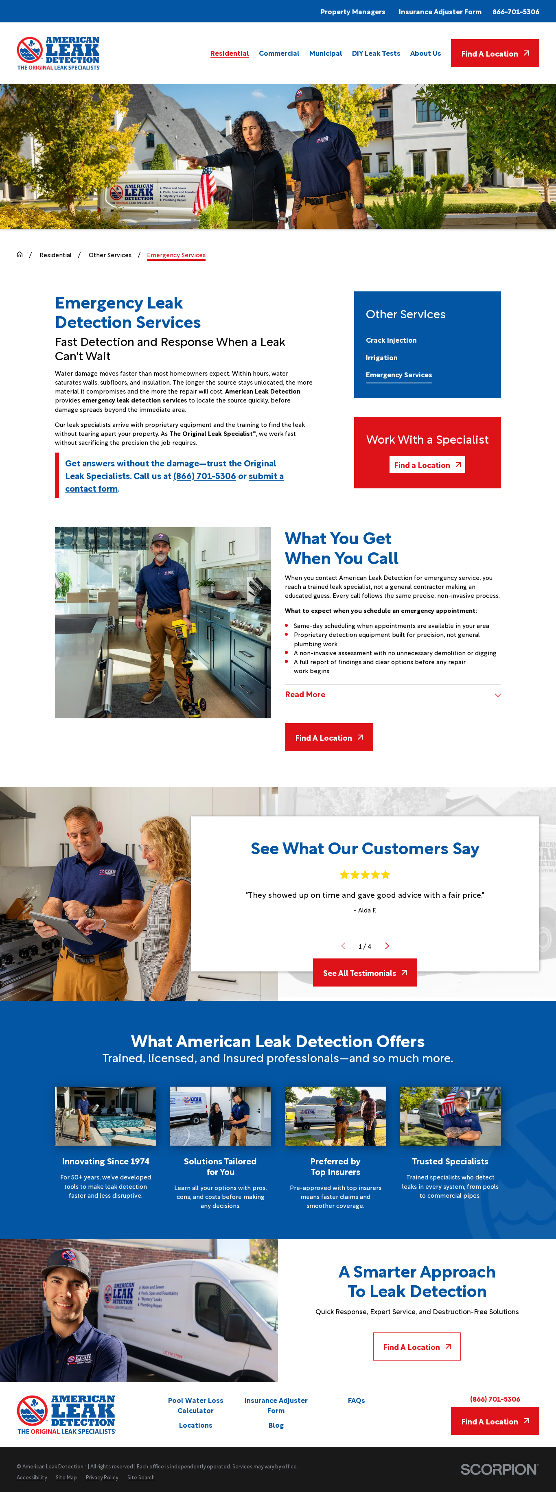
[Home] (59, 53)
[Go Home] (20, 255)
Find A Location (489, 53)
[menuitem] (229, 53)
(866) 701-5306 (204, 475)
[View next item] (387, 946)
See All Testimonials (359, 972)
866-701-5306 (516, 11)
